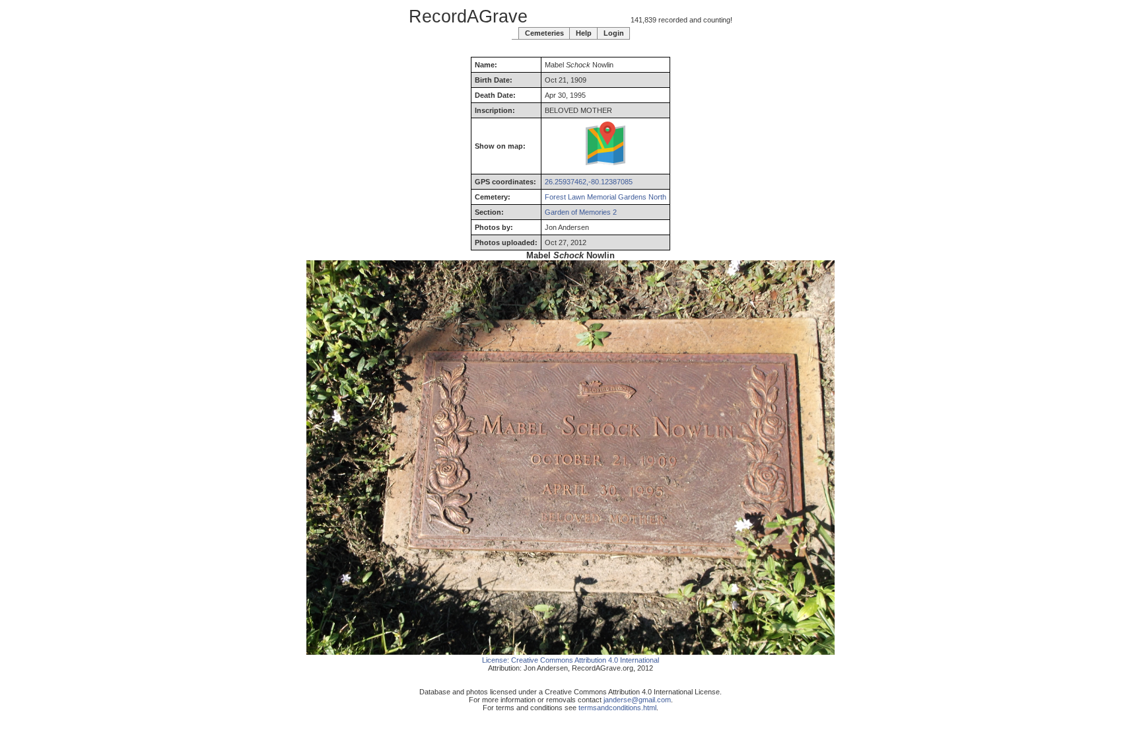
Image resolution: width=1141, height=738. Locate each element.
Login (614, 33)
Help (584, 33)
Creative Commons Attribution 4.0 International (585, 660)
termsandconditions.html (617, 708)
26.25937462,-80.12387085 (589, 182)
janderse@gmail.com (637, 700)
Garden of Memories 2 (581, 212)
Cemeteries (544, 33)
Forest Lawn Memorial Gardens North (605, 197)
